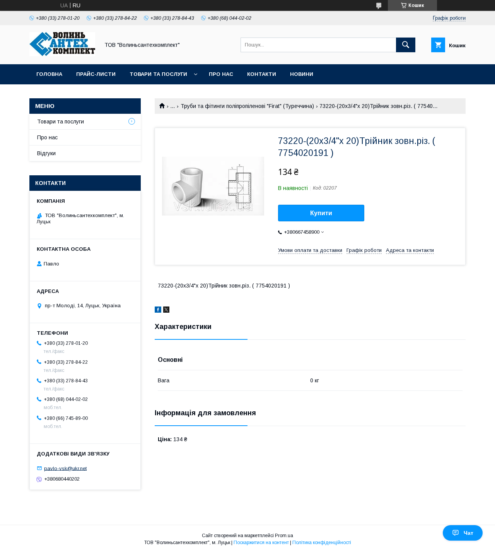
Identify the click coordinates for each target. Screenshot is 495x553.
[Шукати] (405, 45)
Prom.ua (284, 535)
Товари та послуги (158, 74)
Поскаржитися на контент (261, 542)
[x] (166, 311)
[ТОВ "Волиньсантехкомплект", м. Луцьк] (62, 54)
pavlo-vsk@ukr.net (65, 468)
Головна (49, 74)
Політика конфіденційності (321, 542)
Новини (301, 74)
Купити (321, 213)
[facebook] (158, 311)
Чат (468, 533)
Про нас (221, 74)
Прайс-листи (96, 74)
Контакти (261, 74)
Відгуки (46, 153)
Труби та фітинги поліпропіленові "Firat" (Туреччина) (247, 106)
